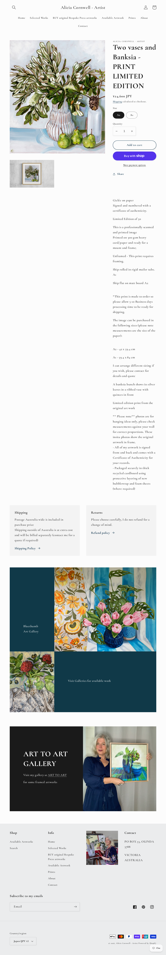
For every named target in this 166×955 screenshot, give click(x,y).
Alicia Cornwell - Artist (127, 943)
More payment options (134, 165)
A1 (131, 115)
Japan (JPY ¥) (21, 941)
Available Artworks (21, 841)
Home (51, 841)
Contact (53, 884)
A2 (118, 115)
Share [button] (120, 174)
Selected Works (57, 848)
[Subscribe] (75, 906)
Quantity (118, 123)
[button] (14, 7)
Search (14, 848)
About (52, 878)
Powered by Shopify (147, 943)
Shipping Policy (25, 548)
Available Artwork (59, 865)
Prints (51, 872)
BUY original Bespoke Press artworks (61, 857)
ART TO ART (57, 775)
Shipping (117, 101)
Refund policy (100, 533)
